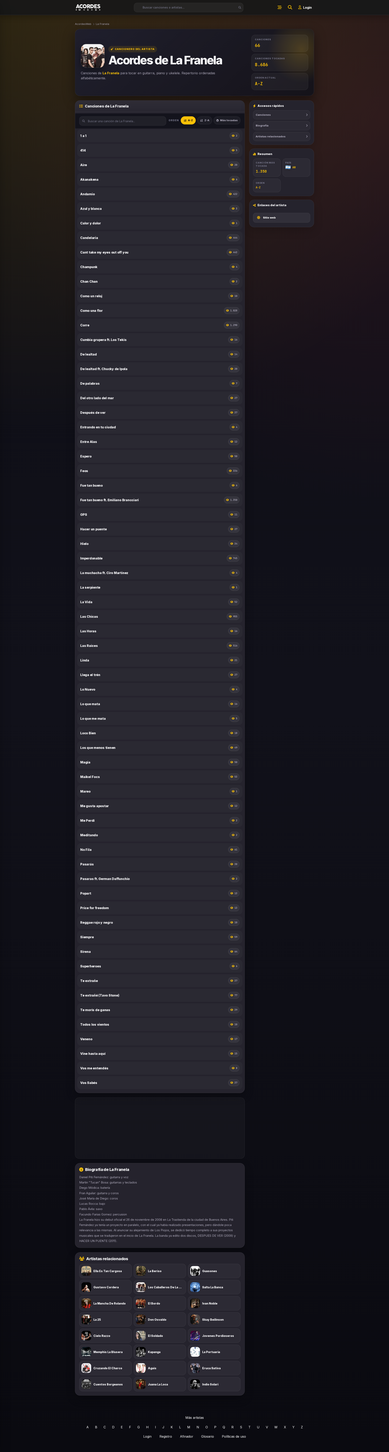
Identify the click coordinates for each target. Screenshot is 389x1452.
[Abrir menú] (279, 7)
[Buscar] (238, 7)
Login (147, 1436)
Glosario (207, 1436)
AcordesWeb (83, 23)
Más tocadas (229, 120)
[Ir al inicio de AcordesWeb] (88, 7)
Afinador (186, 1436)
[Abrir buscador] (290, 7)
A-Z (190, 120)
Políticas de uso (234, 1436)
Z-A (206, 120)
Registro (165, 1436)
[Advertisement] (160, 1128)
